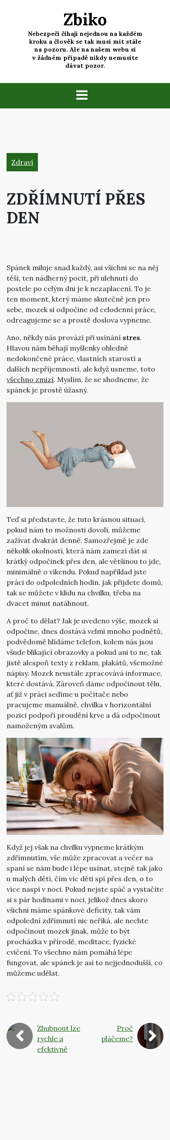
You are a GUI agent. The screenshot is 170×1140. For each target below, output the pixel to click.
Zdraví (22, 162)
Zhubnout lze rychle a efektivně (58, 1038)
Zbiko (85, 19)
